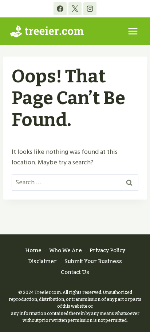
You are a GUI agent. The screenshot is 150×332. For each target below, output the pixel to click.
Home (33, 250)
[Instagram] (89, 8)
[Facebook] (60, 8)
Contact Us (75, 272)
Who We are (65, 250)
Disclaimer (42, 261)
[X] (75, 8)
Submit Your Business (93, 261)
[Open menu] (132, 31)
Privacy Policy (107, 250)
